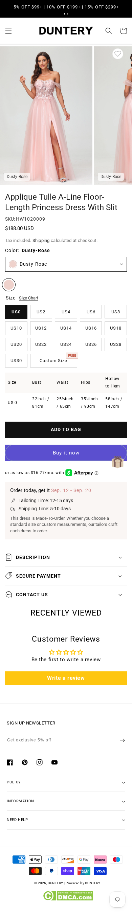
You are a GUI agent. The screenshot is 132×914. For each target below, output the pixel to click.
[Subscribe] (122, 740)
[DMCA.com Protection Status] (68, 899)
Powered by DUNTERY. (83, 883)
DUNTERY (55, 883)
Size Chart (28, 297)
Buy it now (66, 453)
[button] (64, 14)
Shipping (41, 240)
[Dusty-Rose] (9, 285)
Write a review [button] (66, 678)
